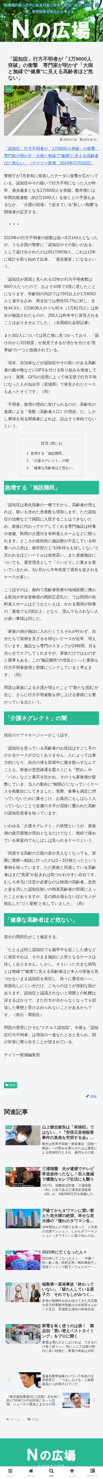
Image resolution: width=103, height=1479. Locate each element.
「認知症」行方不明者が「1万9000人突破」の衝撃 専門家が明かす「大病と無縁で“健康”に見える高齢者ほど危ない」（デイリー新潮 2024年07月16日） (51, 155)
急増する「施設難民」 (48, 453)
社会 (13, 1085)
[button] (92, 939)
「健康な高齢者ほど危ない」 (53, 468)
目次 (45, 443)
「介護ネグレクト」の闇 (49, 461)
